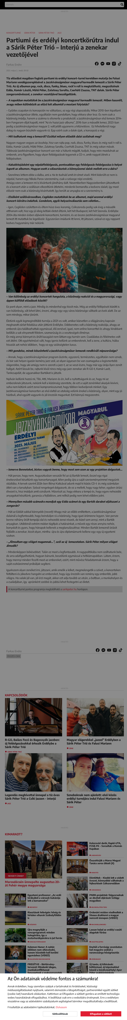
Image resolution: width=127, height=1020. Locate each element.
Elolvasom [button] (61, 1007)
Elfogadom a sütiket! (101, 1014)
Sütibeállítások (60, 1014)
